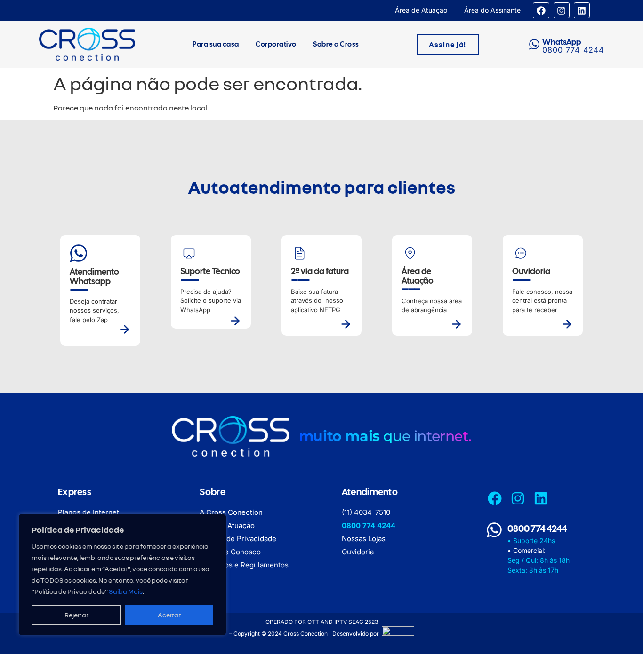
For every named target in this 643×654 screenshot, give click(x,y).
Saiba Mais (126, 591)
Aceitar (169, 615)
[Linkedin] (582, 10)
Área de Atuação (421, 10)
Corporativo (276, 44)
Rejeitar (76, 615)
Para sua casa (216, 44)
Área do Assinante (492, 10)
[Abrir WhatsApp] (619, 630)
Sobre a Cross (336, 44)
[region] (122, 574)
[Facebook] (541, 10)
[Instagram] (562, 10)
